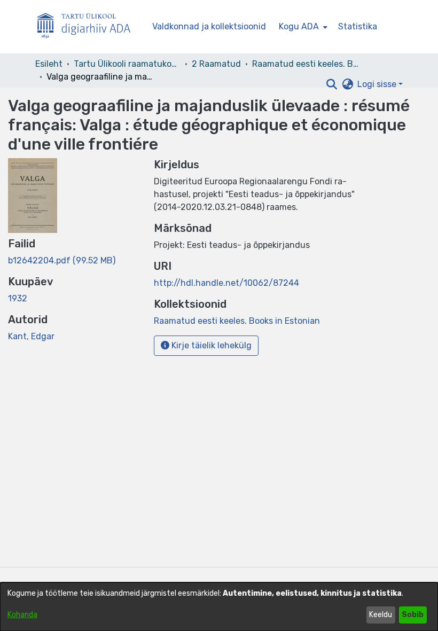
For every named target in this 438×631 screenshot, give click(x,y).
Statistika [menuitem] (357, 26)
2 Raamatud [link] (216, 64)
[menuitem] (302, 26)
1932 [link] (17, 298)
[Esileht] (88, 27)
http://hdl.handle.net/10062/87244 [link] (226, 283)
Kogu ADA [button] (299, 26)
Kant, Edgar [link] (31, 336)
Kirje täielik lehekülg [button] (210, 345)
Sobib (413, 614)
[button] (331, 84)
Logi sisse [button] (377, 84)
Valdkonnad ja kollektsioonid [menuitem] (209, 26)
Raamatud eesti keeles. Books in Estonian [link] (305, 64)
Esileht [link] (48, 64)
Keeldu (380, 614)
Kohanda (22, 614)
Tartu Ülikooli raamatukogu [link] (127, 64)
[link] (61, 260)
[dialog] (219, 606)
